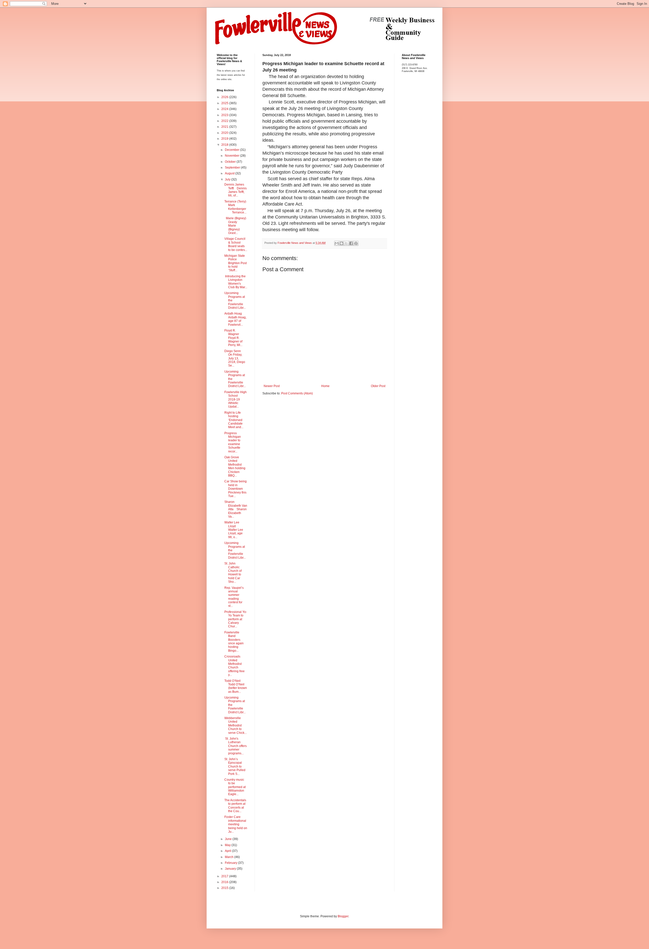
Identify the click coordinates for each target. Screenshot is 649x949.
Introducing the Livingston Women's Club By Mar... (235, 282)
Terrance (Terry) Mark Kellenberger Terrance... (235, 207)
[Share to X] (346, 243)
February (231, 863)
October (231, 161)
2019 (225, 138)
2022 (225, 121)
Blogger (343, 916)
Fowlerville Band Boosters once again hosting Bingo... (234, 641)
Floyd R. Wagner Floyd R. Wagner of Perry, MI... (233, 338)
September (233, 167)
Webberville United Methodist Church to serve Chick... (235, 725)
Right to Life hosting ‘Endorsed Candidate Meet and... (233, 420)
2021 (225, 127)
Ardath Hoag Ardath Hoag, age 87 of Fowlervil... (235, 319)
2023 (225, 115)
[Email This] (336, 243)
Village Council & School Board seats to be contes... (235, 244)
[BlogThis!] (341, 243)
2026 (225, 97)
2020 (225, 133)
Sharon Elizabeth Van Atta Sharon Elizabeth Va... (235, 509)
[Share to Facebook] (351, 243)
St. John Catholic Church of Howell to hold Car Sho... (233, 572)
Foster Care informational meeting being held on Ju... (235, 824)
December (232, 150)
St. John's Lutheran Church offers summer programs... (235, 746)
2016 (225, 882)
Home (325, 386)
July (228, 179)
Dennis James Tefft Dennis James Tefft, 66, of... (235, 190)
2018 (225, 145)
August (230, 173)
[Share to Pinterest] (355, 243)
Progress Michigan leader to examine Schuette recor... (232, 442)
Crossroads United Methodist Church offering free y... (234, 666)
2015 (225, 888)
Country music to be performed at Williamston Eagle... (235, 787)
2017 (225, 876)
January (231, 868)
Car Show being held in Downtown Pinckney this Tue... (235, 489)
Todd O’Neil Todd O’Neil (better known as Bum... (235, 686)
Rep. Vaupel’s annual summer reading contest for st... (234, 597)
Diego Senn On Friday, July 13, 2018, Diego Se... (234, 358)
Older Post (378, 386)
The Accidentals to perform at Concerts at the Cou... (235, 805)
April (228, 851)
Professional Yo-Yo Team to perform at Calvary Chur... (235, 619)
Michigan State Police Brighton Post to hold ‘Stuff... (235, 263)
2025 (225, 103)
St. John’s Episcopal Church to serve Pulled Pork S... (234, 766)
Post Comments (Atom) (297, 393)
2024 (225, 109)
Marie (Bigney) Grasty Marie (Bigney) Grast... (235, 225)
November (232, 155)
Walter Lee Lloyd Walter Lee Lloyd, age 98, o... (233, 530)
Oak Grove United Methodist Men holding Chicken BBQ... (234, 466)
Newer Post (272, 386)
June (228, 839)
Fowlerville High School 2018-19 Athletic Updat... (235, 399)
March (229, 857)
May (228, 845)
